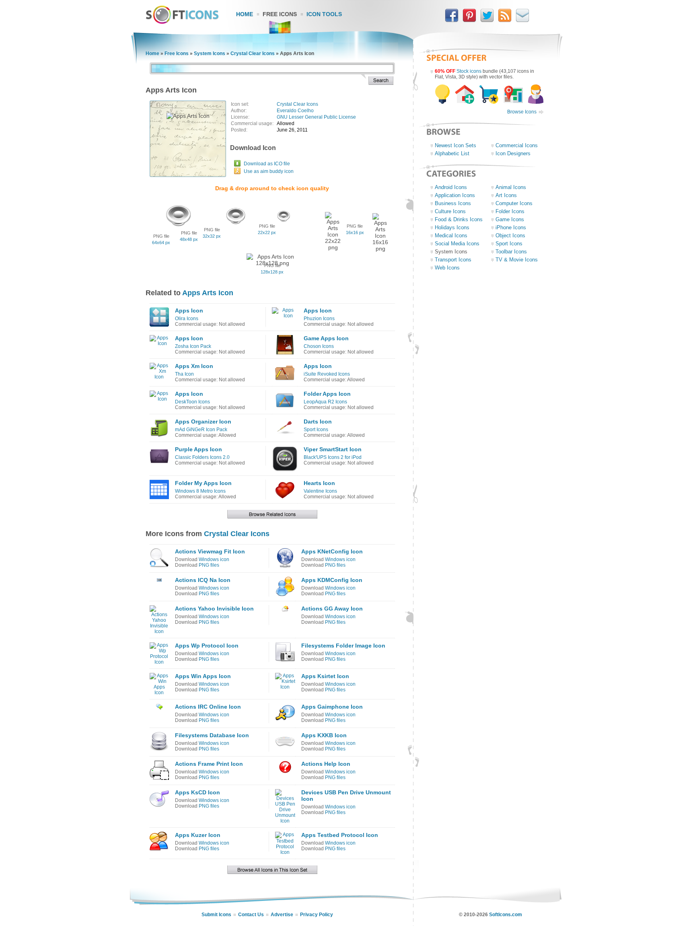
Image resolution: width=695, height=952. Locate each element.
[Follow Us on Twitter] (487, 20)
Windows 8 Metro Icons (200, 491)
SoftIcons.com (505, 914)
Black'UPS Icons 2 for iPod (333, 457)
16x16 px (355, 232)
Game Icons (510, 219)
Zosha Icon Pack (193, 346)
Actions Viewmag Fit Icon (210, 551)
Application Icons (455, 195)
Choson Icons (319, 346)
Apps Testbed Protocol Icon (339, 835)
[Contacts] (522, 20)
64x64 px (161, 242)
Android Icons (451, 187)
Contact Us (251, 914)
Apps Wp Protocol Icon (207, 645)
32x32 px (212, 236)
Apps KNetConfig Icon (332, 551)
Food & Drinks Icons (459, 219)
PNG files (209, 565)
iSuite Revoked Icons (327, 374)
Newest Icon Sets (455, 145)
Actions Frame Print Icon (209, 764)
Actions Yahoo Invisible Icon (214, 608)
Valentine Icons (320, 491)
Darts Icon (318, 421)
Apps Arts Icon (207, 293)
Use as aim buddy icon (269, 171)
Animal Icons (511, 187)
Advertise (282, 914)
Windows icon (214, 559)
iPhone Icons (511, 227)
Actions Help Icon (325, 764)
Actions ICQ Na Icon (202, 580)
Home (244, 14)
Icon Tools (324, 14)
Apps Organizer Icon (203, 421)
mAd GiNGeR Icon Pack (201, 429)
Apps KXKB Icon (324, 735)
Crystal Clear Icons (252, 53)
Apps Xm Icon (194, 366)
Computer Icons (514, 203)
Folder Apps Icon (327, 394)
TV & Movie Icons (517, 260)
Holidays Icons (452, 227)
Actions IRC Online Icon (208, 706)
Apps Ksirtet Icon (325, 676)
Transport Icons (453, 260)
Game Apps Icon (326, 338)
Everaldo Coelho (295, 110)
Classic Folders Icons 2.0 (202, 457)
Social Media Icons (457, 244)
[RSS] (505, 20)
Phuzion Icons (319, 318)
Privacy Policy (316, 914)
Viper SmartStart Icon (333, 449)
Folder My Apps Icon (203, 483)
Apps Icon (189, 310)
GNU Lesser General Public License (316, 117)
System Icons (209, 53)
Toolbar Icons (511, 252)
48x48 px (189, 239)
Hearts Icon (319, 483)
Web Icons (447, 268)
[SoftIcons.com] (182, 22)
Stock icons (468, 71)
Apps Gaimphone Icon (332, 706)
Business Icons (453, 203)
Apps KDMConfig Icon (331, 580)
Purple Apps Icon (198, 449)
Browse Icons (522, 112)
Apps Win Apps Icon (203, 676)
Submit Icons (216, 914)
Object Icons (510, 235)
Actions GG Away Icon (332, 608)
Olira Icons (186, 318)
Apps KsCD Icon (197, 792)
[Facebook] (452, 20)
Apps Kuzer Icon (197, 835)
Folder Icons (510, 211)
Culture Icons (450, 211)
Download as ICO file (267, 164)
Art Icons (506, 195)
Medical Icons (451, 235)
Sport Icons (316, 429)
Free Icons (280, 14)
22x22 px (267, 232)
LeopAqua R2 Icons (325, 402)
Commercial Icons (517, 145)
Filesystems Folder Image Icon (343, 645)
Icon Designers (513, 153)
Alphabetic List (452, 153)
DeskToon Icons (192, 402)
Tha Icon (184, 374)
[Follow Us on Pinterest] (469, 20)
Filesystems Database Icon (212, 735)
